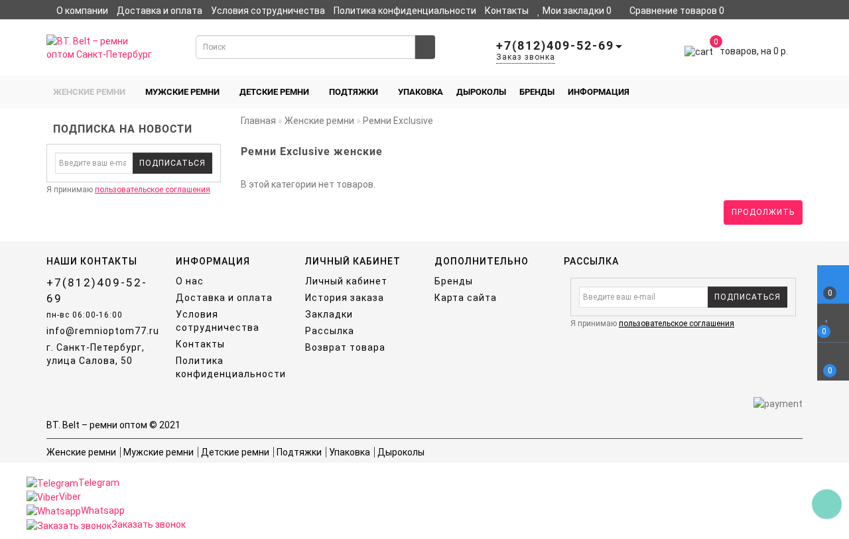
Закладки (329, 314)
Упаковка (420, 92)
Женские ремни (89, 92)
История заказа (344, 297)
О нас (190, 281)
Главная (258, 120)
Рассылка (329, 331)
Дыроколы (481, 92)
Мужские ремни (182, 92)
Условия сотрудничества (268, 10)
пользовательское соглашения (152, 189)
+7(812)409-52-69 (96, 290)
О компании (82, 10)
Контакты (507, 10)
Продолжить (763, 212)
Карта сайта (465, 297)
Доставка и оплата (159, 10)
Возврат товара (345, 347)
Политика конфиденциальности (405, 10)
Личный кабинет (108, 24)
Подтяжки (353, 92)
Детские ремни (274, 92)
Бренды (537, 92)
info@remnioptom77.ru (101, 331)
